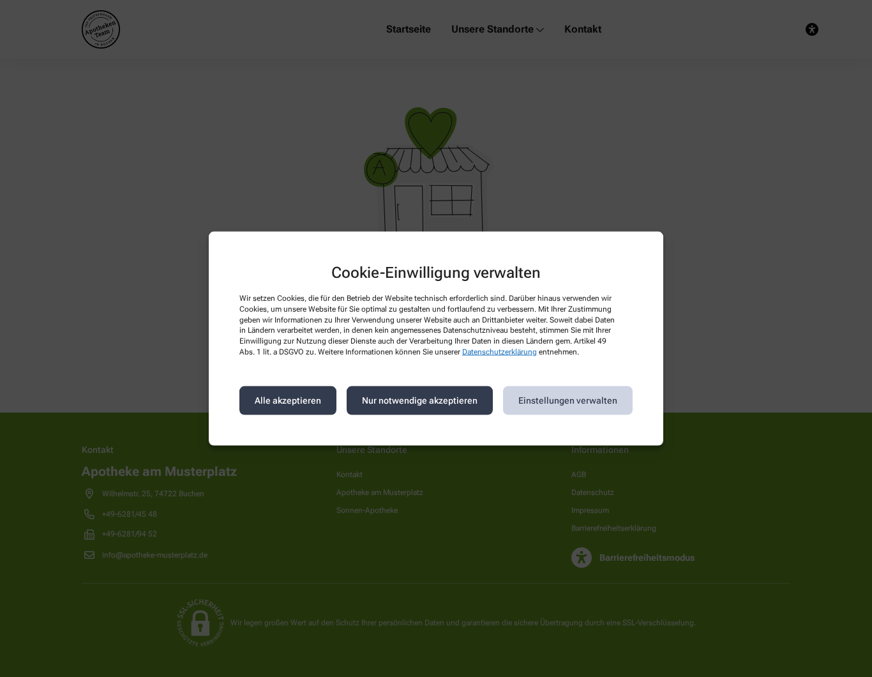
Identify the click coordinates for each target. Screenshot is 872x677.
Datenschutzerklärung (499, 351)
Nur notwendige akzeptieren (419, 400)
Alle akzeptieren (288, 400)
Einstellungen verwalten (567, 400)
